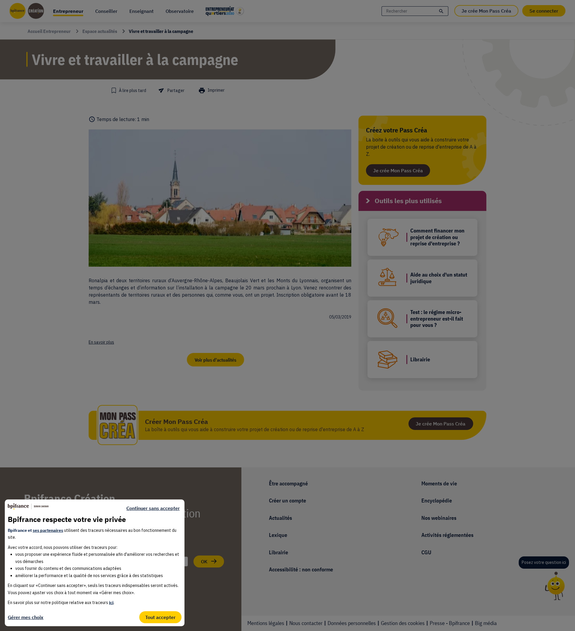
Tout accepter (160, 617)
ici (111, 602)
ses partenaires (48, 530)
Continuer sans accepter (153, 508)
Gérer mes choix (25, 617)
